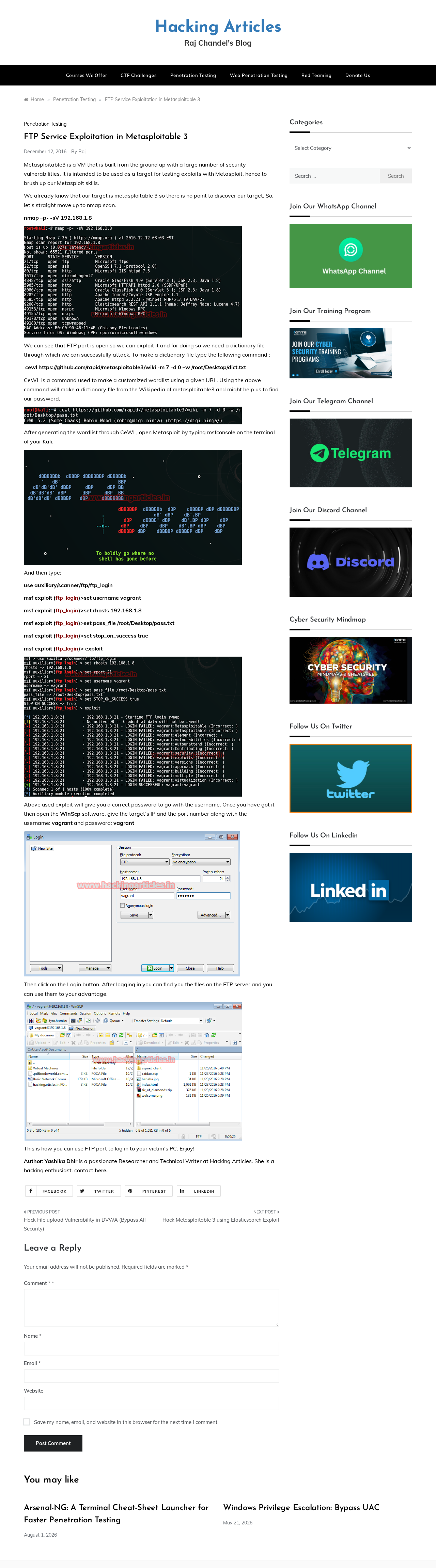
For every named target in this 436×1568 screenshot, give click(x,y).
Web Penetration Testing (259, 75)
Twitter (104, 1191)
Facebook (54, 1191)
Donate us (357, 75)
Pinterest (154, 1191)
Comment (37, 1283)
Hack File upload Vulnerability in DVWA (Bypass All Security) (85, 1224)
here (100, 1170)
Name (33, 1336)
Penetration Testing (193, 75)
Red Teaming (316, 75)
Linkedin (204, 1191)
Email (32, 1363)
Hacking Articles (218, 27)
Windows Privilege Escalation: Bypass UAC (301, 1508)
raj (81, 151)
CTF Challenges (138, 75)
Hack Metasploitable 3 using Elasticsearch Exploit (220, 1220)
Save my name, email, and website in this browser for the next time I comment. (126, 1422)
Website (33, 1390)
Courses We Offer (86, 75)
